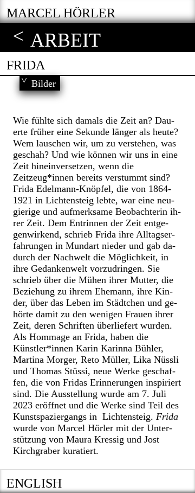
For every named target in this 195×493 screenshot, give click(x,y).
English (34, 483)
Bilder (43, 83)
